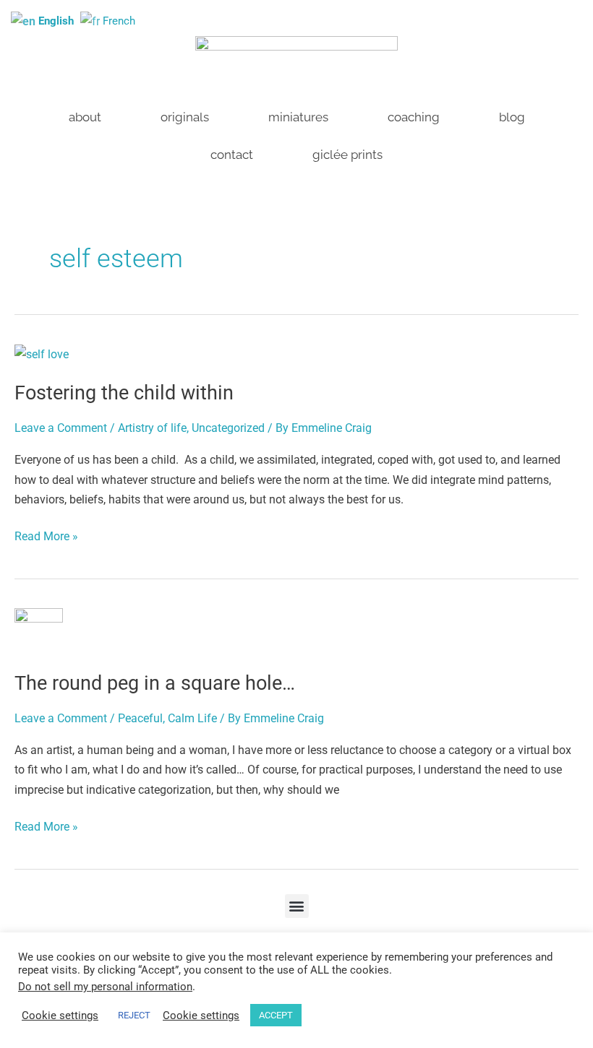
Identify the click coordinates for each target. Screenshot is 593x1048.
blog (512, 117)
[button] (297, 906)
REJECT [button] (134, 1015)
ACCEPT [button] (276, 1015)
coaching (414, 117)
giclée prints (347, 154)
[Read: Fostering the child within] (41, 353)
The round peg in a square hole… (154, 683)
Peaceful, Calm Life (167, 718)
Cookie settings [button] (60, 1015)
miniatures (298, 117)
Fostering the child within (124, 392)
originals (185, 117)
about (85, 117)
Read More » (46, 535)
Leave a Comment (60, 428)
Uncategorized (228, 428)
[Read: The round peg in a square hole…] (38, 630)
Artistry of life (152, 428)
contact (231, 154)
